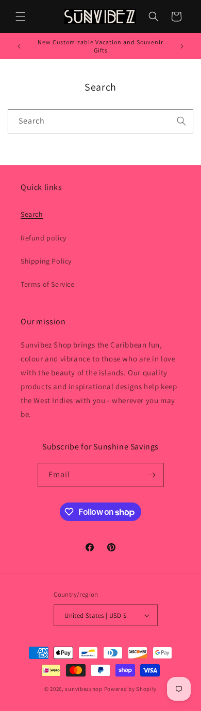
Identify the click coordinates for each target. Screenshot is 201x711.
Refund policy (43, 237)
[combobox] (100, 121)
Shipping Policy (46, 261)
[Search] (181, 121)
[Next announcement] (182, 46)
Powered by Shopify (130, 688)
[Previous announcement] (19, 46)
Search (32, 214)
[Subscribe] (152, 475)
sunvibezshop (83, 688)
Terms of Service (48, 284)
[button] (20, 16)
